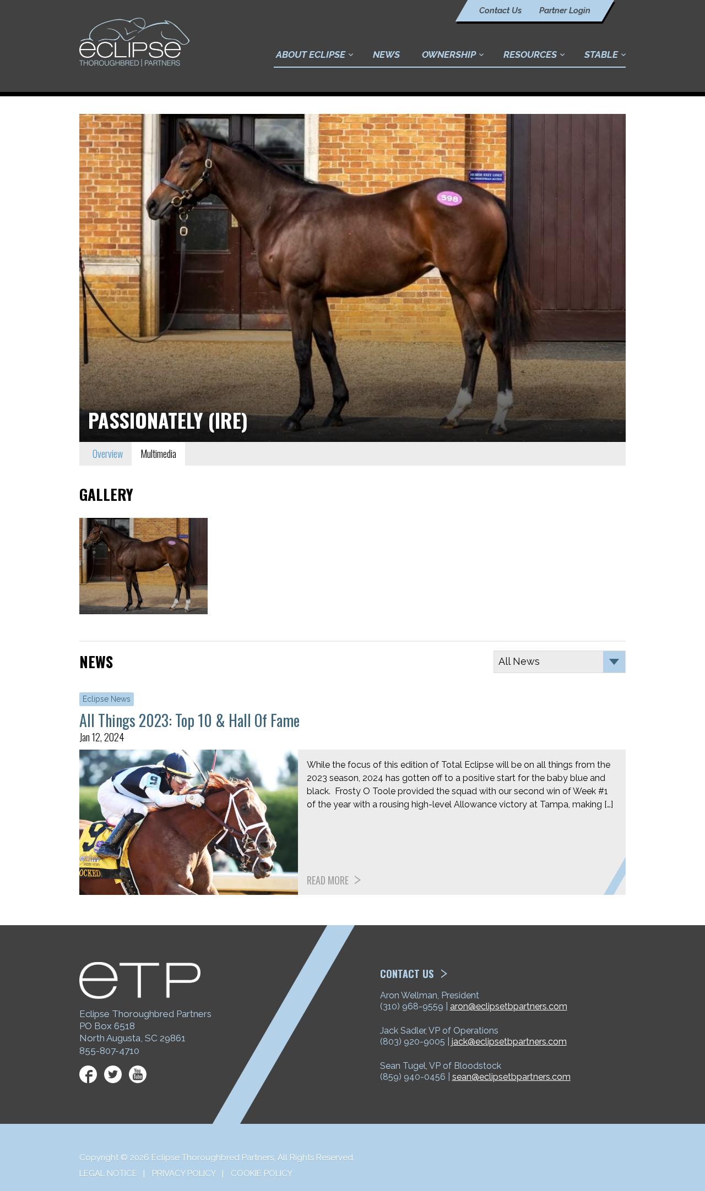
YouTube (138, 1074)
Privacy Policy (184, 1173)
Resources (530, 54)
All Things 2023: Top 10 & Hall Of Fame (189, 720)
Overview (108, 453)
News (386, 54)
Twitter (113, 1074)
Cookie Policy (261, 1173)
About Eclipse (310, 54)
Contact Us (500, 10)
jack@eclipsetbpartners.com (509, 1041)
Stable (601, 54)
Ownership (449, 54)
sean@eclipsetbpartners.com (511, 1077)
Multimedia (158, 453)
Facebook (88, 1074)
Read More (328, 880)
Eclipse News (107, 699)
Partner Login (564, 10)
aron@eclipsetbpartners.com (508, 1006)
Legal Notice (108, 1173)
